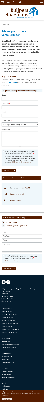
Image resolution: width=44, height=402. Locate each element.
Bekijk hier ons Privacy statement (21, 162)
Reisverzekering (7, 326)
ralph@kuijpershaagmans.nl (16, 225)
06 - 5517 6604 (11, 82)
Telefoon (6, 103)
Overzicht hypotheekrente (10, 344)
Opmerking (6, 129)
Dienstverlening (7, 356)
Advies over (7, 120)
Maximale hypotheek (9, 347)
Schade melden (15, 200)
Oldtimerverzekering (8, 320)
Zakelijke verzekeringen (9, 332)
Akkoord (7, 399)
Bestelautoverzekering (9, 314)
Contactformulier (7, 371)
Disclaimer (5, 389)
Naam (4, 95)
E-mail (5, 112)
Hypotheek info (7, 341)
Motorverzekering (8, 317)
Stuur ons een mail (17, 194)
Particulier (6, 24)
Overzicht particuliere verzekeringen (15, 178)
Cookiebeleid (6, 386)
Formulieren (6, 359)
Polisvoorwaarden (8, 362)
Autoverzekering (7, 311)
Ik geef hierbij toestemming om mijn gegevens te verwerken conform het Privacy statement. (21, 152)
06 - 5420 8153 (8, 299)
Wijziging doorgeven (8, 377)
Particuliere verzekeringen (10, 329)
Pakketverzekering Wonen (10, 323)
